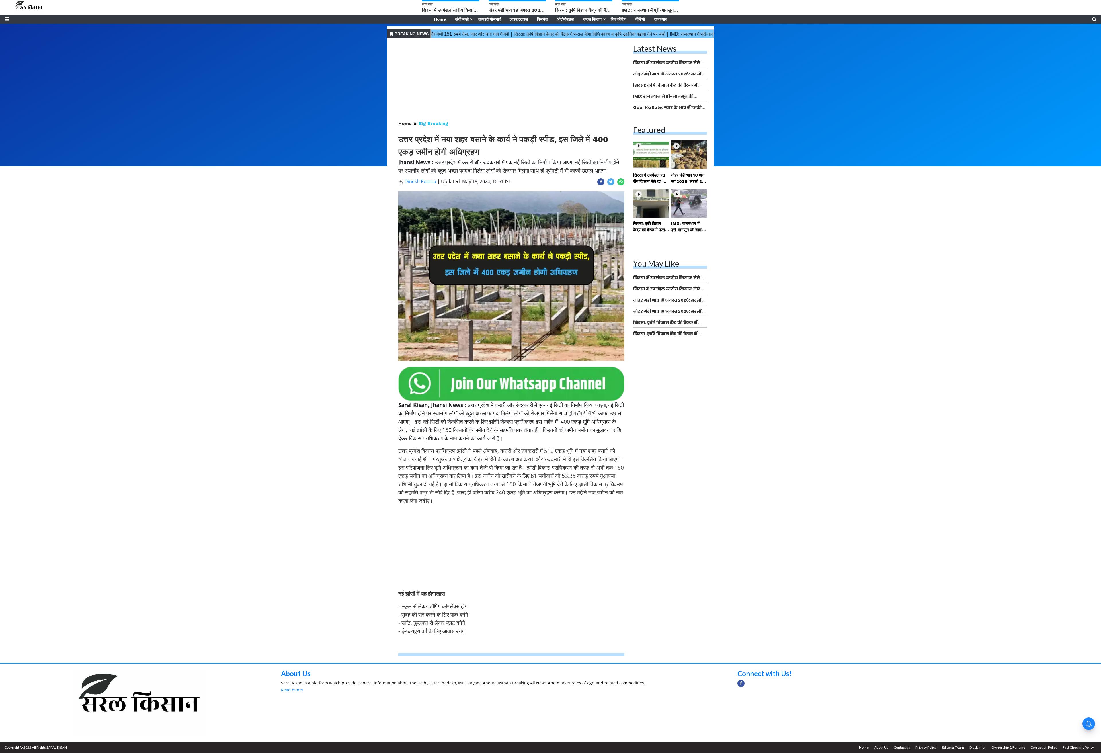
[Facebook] (741, 683)
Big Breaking (433, 123)
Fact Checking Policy (1078, 747)
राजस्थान (660, 19)
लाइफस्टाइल (519, 19)
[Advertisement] (511, 80)
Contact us (902, 747)
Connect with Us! (764, 673)
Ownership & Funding (1008, 747)
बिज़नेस (542, 19)
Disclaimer (977, 747)
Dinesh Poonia (420, 181)
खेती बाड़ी (462, 19)
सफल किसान (592, 19)
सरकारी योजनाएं (489, 19)
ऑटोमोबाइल (565, 19)
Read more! (292, 690)
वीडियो (640, 19)
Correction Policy (1043, 747)
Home (440, 19)
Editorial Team (953, 747)
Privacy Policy (925, 747)
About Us (296, 673)
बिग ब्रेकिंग (618, 19)
